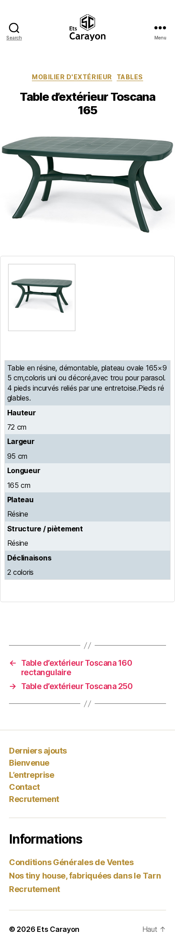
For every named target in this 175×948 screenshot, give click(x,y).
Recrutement (34, 799)
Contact (24, 787)
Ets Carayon (58, 929)
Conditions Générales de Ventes (71, 862)
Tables (130, 77)
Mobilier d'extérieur (72, 77)
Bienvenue (29, 762)
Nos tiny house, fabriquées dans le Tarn (85, 875)
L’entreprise (31, 775)
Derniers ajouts (38, 750)
